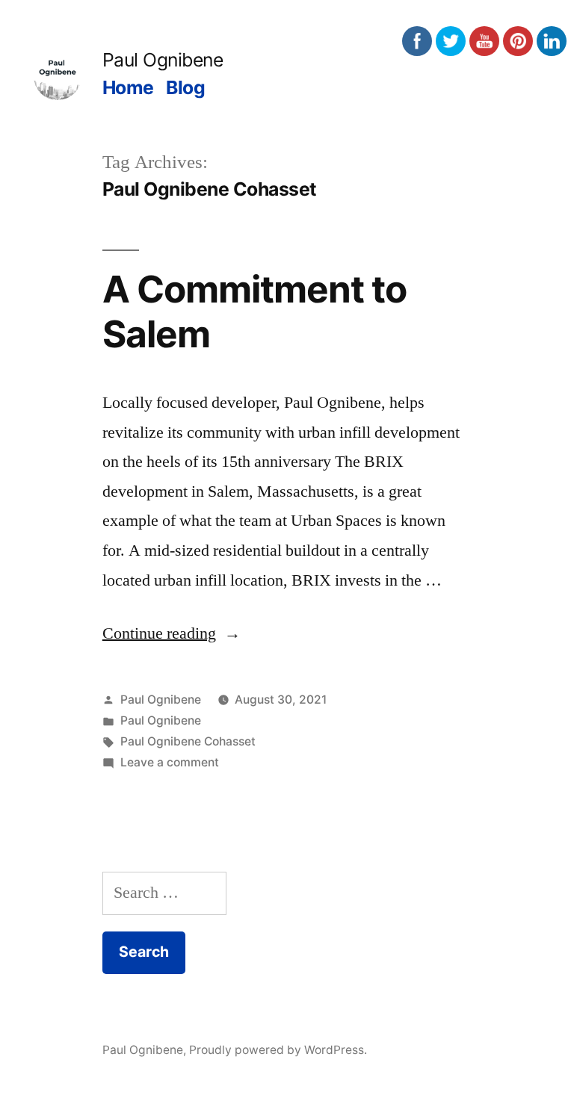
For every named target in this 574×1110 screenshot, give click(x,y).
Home (128, 87)
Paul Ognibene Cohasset (188, 741)
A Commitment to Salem (254, 311)
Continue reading (171, 633)
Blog (185, 87)
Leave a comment (169, 762)
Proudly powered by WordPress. (278, 1050)
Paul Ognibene (162, 60)
